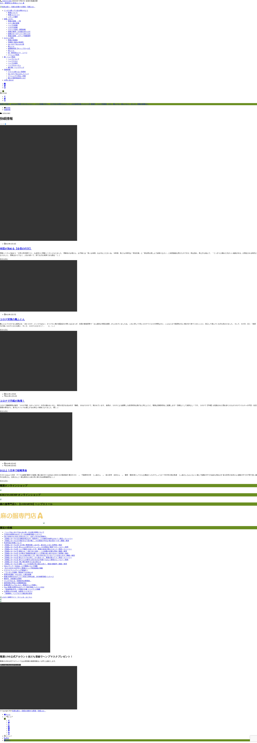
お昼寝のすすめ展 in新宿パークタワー (18, 591)
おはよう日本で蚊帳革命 (13, 470)
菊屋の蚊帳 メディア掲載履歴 (19, 36)
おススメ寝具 (9, 38)
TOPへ (8, 740)
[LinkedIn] (9, 732)
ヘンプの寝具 (13, 63)
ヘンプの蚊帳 (13, 25)
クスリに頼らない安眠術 (17, 72)
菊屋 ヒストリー (14, 15)
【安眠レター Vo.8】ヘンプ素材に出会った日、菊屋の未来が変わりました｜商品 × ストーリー (38, 549)
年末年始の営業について (13, 543)
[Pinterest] (9, 734)
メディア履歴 (13, 17)
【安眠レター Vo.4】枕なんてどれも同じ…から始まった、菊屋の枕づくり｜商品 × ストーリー (38, 557)
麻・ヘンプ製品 (9, 57)
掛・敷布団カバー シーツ (17, 53)
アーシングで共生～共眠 (17, 76)
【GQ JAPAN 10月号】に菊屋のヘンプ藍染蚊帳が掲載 (23, 568)
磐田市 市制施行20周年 (13, 579)
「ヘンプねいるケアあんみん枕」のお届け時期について (24, 532)
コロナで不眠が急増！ (12, 400)
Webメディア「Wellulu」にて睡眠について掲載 (21, 566)
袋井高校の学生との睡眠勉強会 (15, 583)
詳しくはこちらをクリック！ (10, 665)
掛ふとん (11, 50)
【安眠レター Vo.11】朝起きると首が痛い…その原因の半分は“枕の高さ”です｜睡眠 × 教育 (36, 541)
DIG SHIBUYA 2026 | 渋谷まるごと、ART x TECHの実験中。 (25, 536)
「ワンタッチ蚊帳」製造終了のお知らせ (18, 572)
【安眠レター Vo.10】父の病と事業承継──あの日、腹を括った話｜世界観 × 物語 (33, 545)
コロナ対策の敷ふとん (12, 319)
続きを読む (4, 259)
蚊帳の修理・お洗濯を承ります (19, 31)
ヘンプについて (13, 59)
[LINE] (9, 730)
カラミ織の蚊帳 (13, 23)
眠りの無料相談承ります (17, 78)
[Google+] (9, 724)
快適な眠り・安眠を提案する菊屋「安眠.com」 (29, 711)
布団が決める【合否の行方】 (16, 248)
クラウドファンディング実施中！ (16, 570)
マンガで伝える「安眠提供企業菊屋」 (17, 581)
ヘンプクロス (13, 61)
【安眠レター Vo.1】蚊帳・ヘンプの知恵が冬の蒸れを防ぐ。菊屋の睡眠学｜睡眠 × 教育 (35, 564)
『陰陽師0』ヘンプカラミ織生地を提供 (18, 593)
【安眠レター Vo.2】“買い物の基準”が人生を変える (22, 562)
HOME (8, 108)
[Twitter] (9, 723)
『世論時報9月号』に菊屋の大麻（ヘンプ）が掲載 (22, 589)
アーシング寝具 (13, 55)
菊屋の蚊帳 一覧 (14, 21)
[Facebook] (9, 721)
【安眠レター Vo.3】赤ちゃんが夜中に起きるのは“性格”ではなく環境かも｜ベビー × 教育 (36, 560)
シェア (10, 717)
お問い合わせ (9, 80)
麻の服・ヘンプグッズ (16, 67)
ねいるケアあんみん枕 (16, 44)
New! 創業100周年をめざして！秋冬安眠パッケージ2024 (24, 587)
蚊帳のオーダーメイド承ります (19, 34)
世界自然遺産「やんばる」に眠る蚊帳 (17, 574)
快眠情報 (7, 69)
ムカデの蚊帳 (13, 27)
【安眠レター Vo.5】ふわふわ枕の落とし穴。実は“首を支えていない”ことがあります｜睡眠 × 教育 (39, 555)
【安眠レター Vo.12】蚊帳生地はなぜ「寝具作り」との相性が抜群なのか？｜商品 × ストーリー (38, 538)
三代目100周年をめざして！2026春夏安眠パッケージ (23, 534)
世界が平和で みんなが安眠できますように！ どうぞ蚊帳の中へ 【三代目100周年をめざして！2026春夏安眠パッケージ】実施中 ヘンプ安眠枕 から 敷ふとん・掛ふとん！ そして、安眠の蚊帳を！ (74, 104)
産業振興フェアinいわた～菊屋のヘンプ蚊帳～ (20, 585)
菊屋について (13, 12)
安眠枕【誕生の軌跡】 (16, 42)
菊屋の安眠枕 (13, 40)
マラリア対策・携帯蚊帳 (17, 29)
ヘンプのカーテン (14, 65)
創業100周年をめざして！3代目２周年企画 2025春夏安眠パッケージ (29, 576)
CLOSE (4, 93)
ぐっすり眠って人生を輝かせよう (16, 10)
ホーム (8, 714)
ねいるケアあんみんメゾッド (18, 74)
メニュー (9, 736)
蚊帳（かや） (9, 19)
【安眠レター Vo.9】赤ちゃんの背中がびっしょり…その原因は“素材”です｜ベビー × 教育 (36, 547)
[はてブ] (9, 726)
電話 (7, 738)
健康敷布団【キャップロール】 (19, 48)
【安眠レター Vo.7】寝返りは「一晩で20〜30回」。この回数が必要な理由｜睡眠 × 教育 (35, 551)
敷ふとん (11, 46)
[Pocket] (9, 728)
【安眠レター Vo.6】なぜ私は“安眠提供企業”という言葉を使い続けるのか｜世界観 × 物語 (36, 553)
